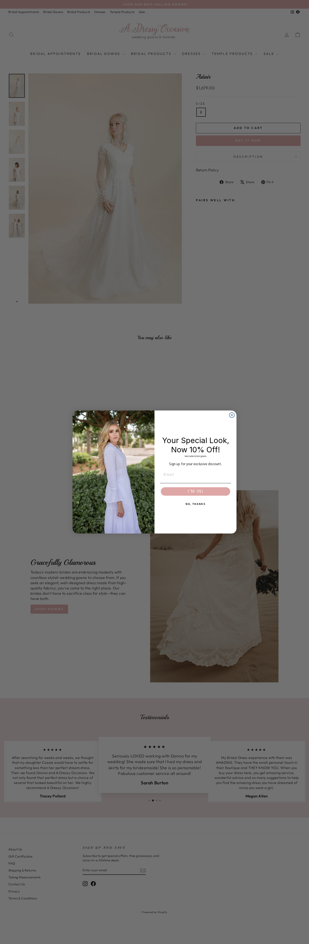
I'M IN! (195, 491)
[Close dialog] (231, 415)
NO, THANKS (196, 504)
